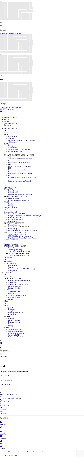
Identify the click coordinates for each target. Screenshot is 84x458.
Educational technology (15, 219)
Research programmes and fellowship (20, 195)
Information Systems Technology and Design (22, 177)
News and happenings (15, 331)
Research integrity (14, 198)
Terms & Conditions (29, 452)
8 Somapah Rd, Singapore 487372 (11, 398)
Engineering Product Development (19, 166)
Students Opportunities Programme (19, 280)
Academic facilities (14, 292)
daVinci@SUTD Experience (17, 234)
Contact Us (4, 452)
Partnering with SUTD (15, 337)
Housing (11, 293)
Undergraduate (13, 136)
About (6, 305)
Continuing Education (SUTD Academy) (21, 269)
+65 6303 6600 (5, 406)
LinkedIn (3, 439)
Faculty (6, 121)
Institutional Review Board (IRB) (19, 200)
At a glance (12, 311)
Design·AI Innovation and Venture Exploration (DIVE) (26, 216)
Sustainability (12, 314)
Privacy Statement (42, 452)
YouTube (3, 434)
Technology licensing (15, 250)
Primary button (5, 33)
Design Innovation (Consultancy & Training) (22, 230)
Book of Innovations (15, 225)
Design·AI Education (11, 133)
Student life (12, 282)
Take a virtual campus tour (8, 394)
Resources (7, 125)
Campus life (8, 277)
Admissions (8, 261)
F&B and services (14, 297)
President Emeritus (14, 322)
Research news (13, 191)
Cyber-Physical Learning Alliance (19, 149)
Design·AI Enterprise (11, 244)
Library (10, 146)
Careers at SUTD (13, 335)
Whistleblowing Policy (15, 452)
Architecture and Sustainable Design (20, 159)
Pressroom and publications (17, 333)
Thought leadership (14, 329)
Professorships (13, 324)
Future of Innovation (15, 217)
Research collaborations (16, 248)
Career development (14, 286)
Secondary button (15, 33)
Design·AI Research (10, 187)
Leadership (11, 318)
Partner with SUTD (10, 123)
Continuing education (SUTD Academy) (21, 140)
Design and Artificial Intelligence (19, 162)
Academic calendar (10, 117)
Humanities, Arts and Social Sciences (20, 173)
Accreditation (12, 148)
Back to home (4, 375)
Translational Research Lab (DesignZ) (20, 251)
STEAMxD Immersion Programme (19, 236)
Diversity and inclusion (15, 313)
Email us (3, 409)
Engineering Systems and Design (19, 170)
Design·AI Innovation (11, 212)
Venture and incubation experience (19, 255)
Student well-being (14, 288)
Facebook (3, 424)
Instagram (3, 448)
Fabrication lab (13, 221)
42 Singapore (12, 142)
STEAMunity (12, 229)
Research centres (13, 193)
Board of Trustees (14, 320)
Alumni (6, 119)
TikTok (2, 443)
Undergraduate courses (15, 151)
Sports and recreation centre (17, 295)
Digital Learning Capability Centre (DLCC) (22, 238)
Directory (3, 413)
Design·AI (11, 309)
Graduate (11, 138)
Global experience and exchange (18, 284)
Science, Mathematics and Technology (20, 181)
